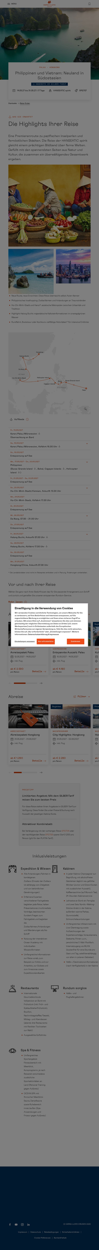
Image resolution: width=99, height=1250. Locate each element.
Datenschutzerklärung (38, 634)
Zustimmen (75, 641)
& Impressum (53, 634)
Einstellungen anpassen (25, 641)
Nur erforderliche (45, 641)
